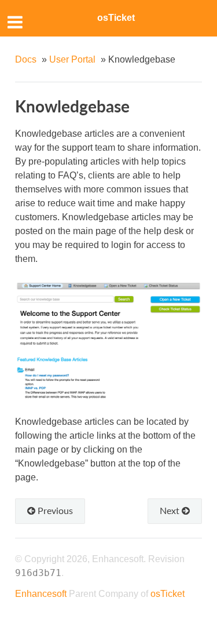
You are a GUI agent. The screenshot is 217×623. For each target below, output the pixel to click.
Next (171, 510)
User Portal (72, 59)
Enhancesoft (41, 594)
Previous (54, 510)
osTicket (116, 18)
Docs (25, 59)
